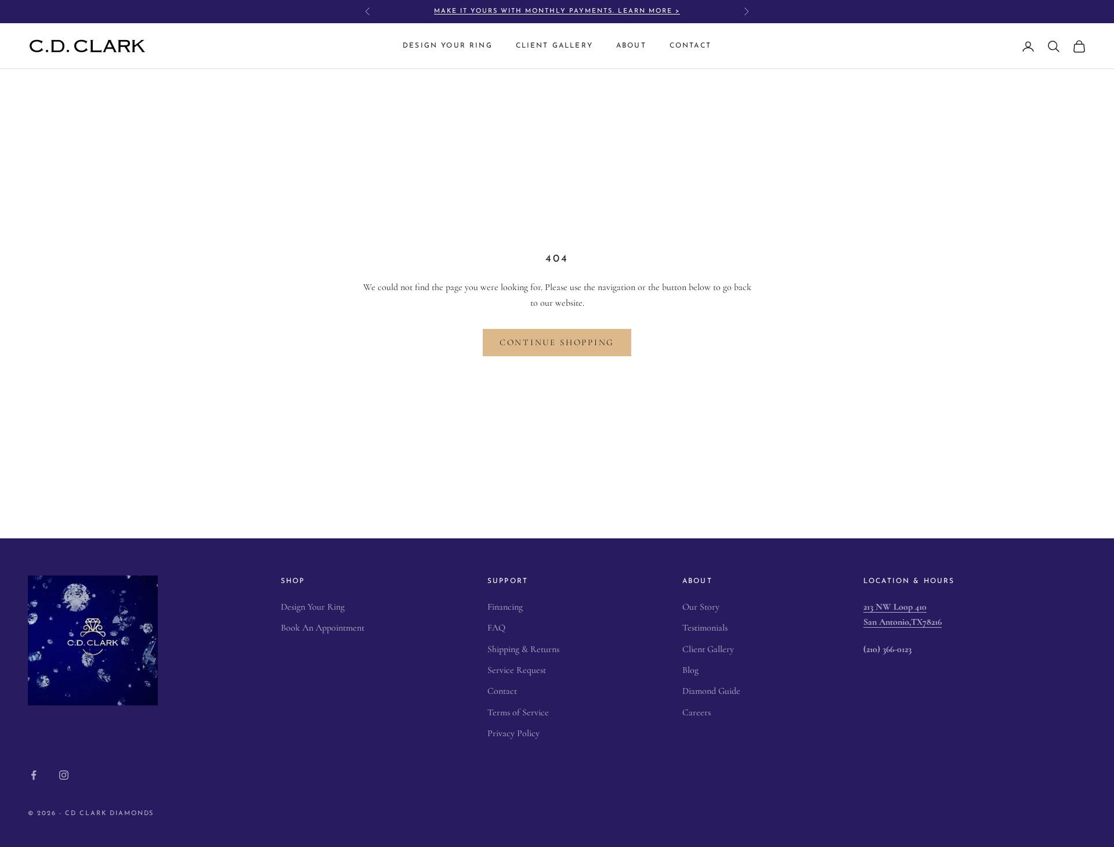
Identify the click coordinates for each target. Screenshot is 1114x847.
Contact (502, 691)
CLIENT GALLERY (554, 46)
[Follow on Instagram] (64, 775)
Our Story (700, 607)
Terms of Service (518, 712)
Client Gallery (708, 649)
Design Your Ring (313, 607)
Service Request (516, 670)
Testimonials (705, 628)
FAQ (496, 628)
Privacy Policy (513, 733)
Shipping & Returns (523, 649)
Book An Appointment (322, 628)
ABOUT (631, 46)
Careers (696, 712)
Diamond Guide (711, 691)
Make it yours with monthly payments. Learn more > (556, 11)
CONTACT (690, 46)
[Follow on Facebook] (33, 775)
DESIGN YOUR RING (448, 46)
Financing (505, 607)
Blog (690, 670)
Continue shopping (557, 342)
